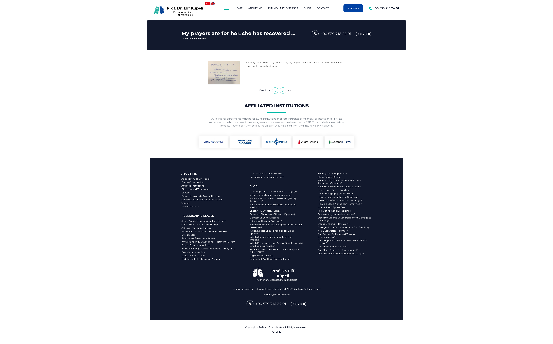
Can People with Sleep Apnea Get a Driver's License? (342, 242)
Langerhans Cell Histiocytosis (334, 190)
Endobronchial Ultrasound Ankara (200, 259)
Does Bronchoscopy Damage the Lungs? (341, 253)
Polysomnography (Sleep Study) (336, 193)
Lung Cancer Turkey (192, 255)
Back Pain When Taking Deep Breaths (339, 186)
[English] (213, 3)
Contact (185, 192)
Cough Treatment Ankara (195, 245)
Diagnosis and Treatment (195, 189)
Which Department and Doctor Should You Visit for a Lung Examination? (276, 244)
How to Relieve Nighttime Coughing (338, 197)
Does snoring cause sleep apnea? (336, 214)
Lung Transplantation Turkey (266, 173)
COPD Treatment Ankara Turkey (199, 224)
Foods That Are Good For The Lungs (270, 259)
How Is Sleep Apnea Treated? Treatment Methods (273, 206)
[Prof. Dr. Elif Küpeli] (358, 34)
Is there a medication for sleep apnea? (271, 195)
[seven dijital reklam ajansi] (276, 332)
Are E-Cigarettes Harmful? (333, 230)
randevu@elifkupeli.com (276, 294)
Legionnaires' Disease (261, 255)
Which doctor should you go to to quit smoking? (271, 238)
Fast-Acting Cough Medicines (334, 210)
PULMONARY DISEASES (283, 8)
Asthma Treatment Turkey (196, 228)
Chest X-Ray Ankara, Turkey (265, 210)
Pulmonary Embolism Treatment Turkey (204, 231)
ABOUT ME (189, 173)
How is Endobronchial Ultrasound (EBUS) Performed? (273, 200)
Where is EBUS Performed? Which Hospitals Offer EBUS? (274, 250)
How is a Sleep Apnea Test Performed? (340, 204)
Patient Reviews (198, 38)
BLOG (307, 8)
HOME (239, 8)
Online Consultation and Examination (201, 199)
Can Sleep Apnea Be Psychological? (338, 250)
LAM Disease (188, 234)
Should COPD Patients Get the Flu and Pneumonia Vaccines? (339, 182)
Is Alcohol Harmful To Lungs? (266, 221)
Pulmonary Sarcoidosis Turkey (267, 177)
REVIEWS (353, 8)
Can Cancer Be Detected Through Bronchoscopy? (337, 235)
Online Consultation (192, 182)
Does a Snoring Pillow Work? (334, 224)
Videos (185, 203)
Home (184, 38)
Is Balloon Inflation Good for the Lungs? (340, 200)
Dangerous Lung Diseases (264, 217)
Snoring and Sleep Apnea (332, 173)
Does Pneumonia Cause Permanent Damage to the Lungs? (344, 219)
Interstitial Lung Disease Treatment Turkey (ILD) (208, 248)
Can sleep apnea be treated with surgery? (273, 191)
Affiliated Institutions (192, 185)
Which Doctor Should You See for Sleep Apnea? (272, 232)
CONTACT (323, 8)
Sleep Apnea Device (329, 177)
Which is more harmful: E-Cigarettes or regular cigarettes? (276, 226)
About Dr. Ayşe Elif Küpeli (195, 178)
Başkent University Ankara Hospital (200, 196)
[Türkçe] (207, 3)
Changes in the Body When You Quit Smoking (343, 227)
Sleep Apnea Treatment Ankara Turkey (203, 221)
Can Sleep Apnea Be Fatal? (333, 246)
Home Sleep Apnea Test (331, 207)
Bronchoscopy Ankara (193, 252)
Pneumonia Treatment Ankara (198, 238)
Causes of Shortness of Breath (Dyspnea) (272, 214)
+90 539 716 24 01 (386, 8)
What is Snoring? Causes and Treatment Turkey (208, 241)
